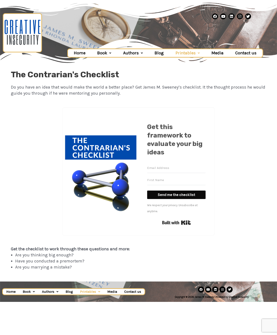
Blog (159, 52)
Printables (186, 52)
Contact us (245, 52)
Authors (131, 52)
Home (79, 52)
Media (217, 52)
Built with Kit (176, 223)
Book (102, 52)
